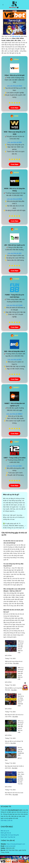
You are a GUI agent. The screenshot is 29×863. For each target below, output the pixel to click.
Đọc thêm (16, 663)
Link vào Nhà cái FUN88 (14, 305)
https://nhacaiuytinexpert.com (16, 844)
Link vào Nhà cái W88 (14, 142)
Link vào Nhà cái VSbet (14, 86)
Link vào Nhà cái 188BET (14, 414)
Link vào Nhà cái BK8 (14, 359)
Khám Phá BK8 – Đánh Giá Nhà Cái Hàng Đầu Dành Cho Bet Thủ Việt (21, 778)
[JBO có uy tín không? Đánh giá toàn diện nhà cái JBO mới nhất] (11, 726)
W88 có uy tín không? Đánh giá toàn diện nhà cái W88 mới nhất (21, 646)
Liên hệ (10, 820)
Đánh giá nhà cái (6, 833)
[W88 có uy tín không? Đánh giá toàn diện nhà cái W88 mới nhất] (11, 646)
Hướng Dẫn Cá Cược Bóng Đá (10, 835)
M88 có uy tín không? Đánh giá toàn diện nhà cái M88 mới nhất (21, 673)
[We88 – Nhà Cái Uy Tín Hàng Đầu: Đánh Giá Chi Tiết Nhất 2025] (11, 699)
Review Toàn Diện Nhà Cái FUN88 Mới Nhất (21, 751)
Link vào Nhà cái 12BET (14, 466)
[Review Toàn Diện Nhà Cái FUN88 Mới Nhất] (11, 752)
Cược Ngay (14, 107)
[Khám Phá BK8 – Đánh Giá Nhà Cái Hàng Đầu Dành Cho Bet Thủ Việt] (11, 777)
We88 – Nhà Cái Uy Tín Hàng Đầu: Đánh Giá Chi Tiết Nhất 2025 (21, 699)
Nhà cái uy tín (5, 831)
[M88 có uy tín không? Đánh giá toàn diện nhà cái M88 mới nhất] (11, 672)
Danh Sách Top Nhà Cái (8, 837)
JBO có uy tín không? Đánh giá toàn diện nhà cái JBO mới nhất (21, 726)
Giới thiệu (4, 820)
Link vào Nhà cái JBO (14, 253)
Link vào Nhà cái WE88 (14, 199)
